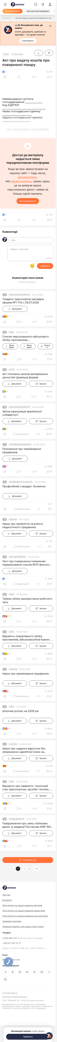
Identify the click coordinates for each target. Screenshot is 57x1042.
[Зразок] (49, 53)
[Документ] (38, 53)
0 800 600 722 (22, 938)
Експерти (7, 900)
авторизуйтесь (27, 177)
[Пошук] (36, 4)
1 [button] (18, 869)
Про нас (6, 895)
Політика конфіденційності (14, 997)
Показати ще (29, 860)
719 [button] (36, 869)
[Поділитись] (39, 509)
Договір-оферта (9, 993)
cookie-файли (37, 1031)
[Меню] (5, 4)
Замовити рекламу (11, 921)
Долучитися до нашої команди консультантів (25, 916)
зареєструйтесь (21, 181)
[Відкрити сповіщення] (43, 4)
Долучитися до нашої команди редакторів (23, 910)
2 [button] (24, 869)
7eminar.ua (40, 1008)
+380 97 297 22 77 (11, 943)
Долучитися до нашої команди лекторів (22, 905)
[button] (43, 868)
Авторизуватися (28, 201)
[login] (50, 4)
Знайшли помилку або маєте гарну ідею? (23, 926)
